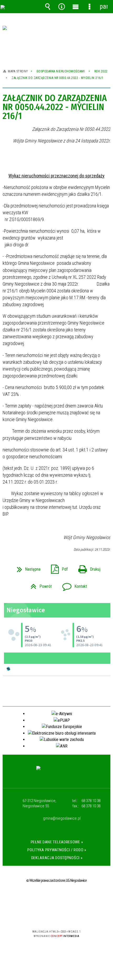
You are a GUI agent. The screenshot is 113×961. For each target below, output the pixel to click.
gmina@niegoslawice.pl (62, 818)
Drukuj (87, 568)
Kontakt (72, 585)
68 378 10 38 (90, 800)
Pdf (57, 568)
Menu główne (76, 7)
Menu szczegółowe (90, 7)
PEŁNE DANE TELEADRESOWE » (57, 842)
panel (103, 6)
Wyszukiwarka (48, 7)
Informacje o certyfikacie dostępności (56, 897)
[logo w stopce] (56, 773)
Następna (26, 568)
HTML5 (48, 916)
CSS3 (56, 916)
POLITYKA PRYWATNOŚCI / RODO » (56, 850)
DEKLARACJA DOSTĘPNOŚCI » (57, 857)
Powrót (39, 585)
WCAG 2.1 (72, 916)
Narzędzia (62, 7)
